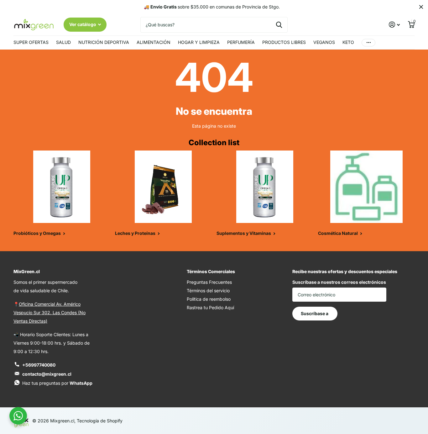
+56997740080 (38, 365)
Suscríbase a (315, 313)
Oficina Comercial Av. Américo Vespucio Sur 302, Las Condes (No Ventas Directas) (49, 312)
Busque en (279, 25)
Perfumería (241, 42)
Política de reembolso (209, 299)
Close (421, 7)
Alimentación (153, 42)
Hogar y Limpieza (199, 42)
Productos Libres (284, 42)
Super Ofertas (31, 42)
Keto (348, 42)
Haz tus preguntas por (57, 383)
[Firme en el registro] (394, 25)
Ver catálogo (83, 24)
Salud (63, 42)
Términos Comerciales (211, 271)
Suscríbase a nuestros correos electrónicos (339, 282)
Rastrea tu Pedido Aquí (210, 307)
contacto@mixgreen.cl (46, 374)
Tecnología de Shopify (100, 420)
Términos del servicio (208, 290)
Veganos (324, 42)
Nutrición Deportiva (103, 42)
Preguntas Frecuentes (209, 282)
